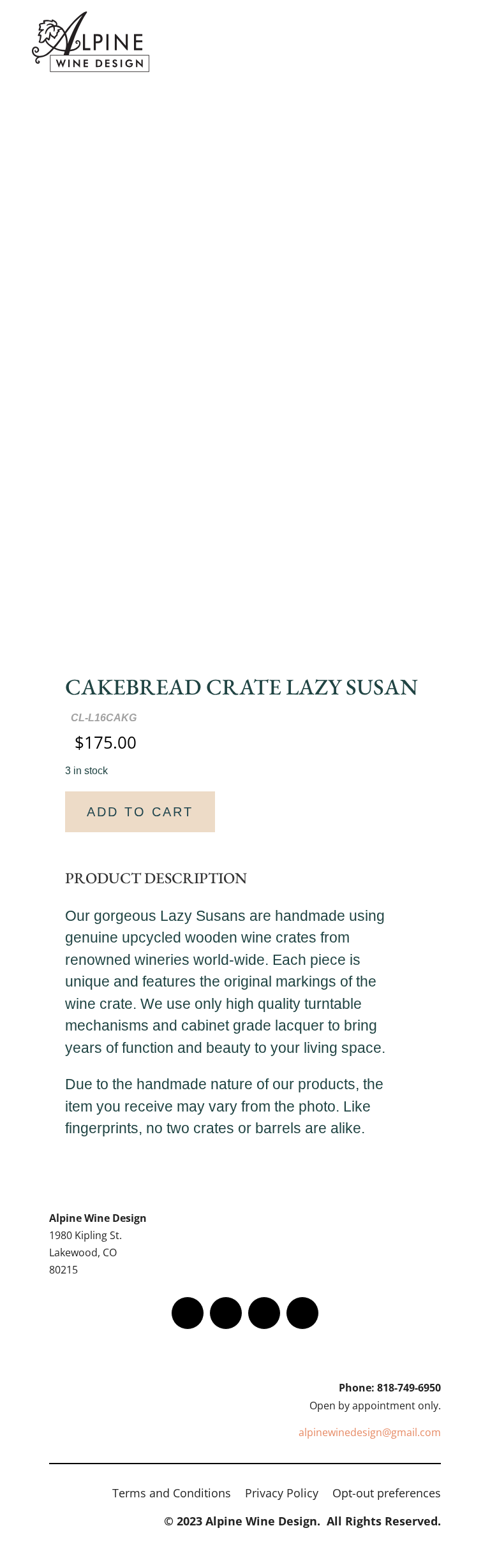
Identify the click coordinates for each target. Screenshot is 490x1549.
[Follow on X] (225, 1313)
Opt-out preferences (386, 1494)
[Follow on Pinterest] (302, 1313)
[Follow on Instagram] (264, 1313)
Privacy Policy (281, 1494)
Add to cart (140, 812)
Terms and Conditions (171, 1494)
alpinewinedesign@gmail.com (370, 1432)
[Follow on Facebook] (187, 1313)
